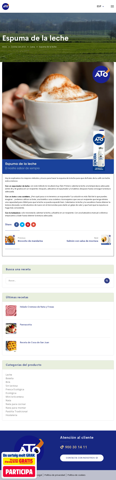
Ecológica (11, 393)
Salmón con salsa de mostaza (82, 241)
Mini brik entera (15, 396)
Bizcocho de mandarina (30, 241)
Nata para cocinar (16, 404)
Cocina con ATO (18, 46)
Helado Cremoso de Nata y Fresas (37, 306)
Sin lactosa (12, 385)
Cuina (32, 46)
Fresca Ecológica (15, 389)
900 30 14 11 (76, 447)
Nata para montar (16, 407)
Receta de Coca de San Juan (34, 342)
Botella (10, 378)
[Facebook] (16, 224)
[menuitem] (100, 6)
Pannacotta (26, 324)
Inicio (4, 46)
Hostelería (11, 415)
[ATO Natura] (5, 6)
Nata (8, 400)
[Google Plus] (33, 224)
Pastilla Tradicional (17, 411)
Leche (9, 374)
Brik (8, 382)
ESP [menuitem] (99, 6)
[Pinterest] (27, 224)
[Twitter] (22, 224)
